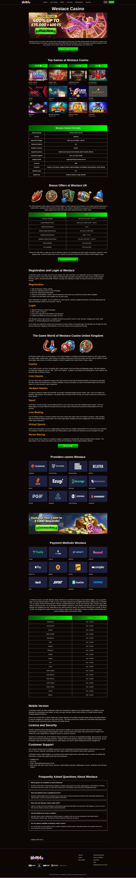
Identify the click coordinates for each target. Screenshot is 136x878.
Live (57, 65)
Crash (76, 65)
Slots (96, 65)
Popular (37, 65)
